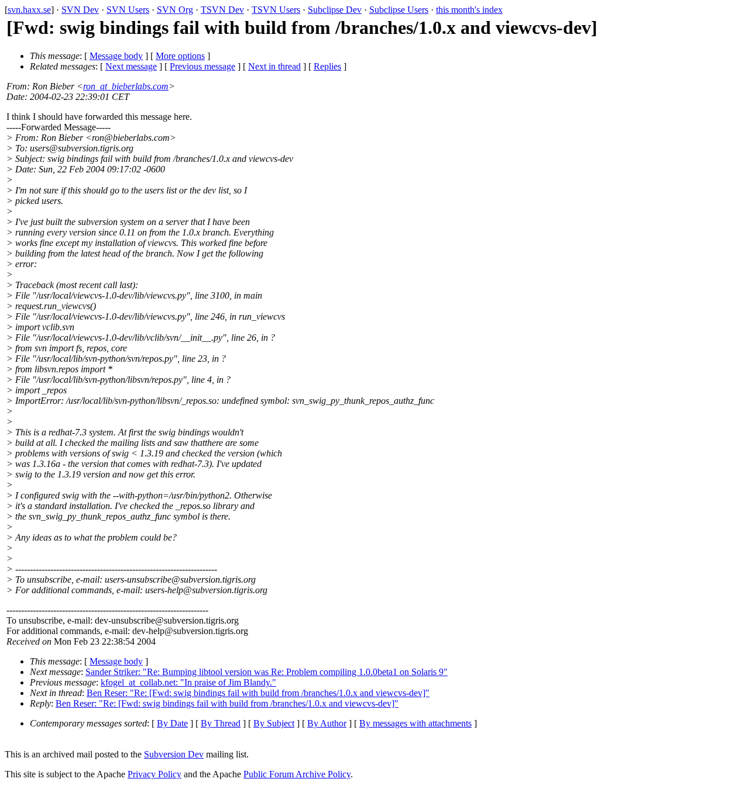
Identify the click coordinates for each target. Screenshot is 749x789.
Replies (327, 66)
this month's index (469, 10)
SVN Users (127, 10)
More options (180, 56)
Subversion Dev (174, 754)
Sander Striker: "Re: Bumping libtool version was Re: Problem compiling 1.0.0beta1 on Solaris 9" (266, 672)
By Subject (273, 723)
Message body (116, 56)
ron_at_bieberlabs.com (126, 86)
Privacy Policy (154, 774)
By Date (172, 723)
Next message (131, 66)
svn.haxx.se (29, 10)
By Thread (220, 723)
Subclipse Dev (335, 10)
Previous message (202, 66)
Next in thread (274, 66)
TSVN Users (276, 10)
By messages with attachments (415, 723)
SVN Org (175, 10)
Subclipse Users (398, 10)
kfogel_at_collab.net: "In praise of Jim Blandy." (188, 682)
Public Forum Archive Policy (297, 774)
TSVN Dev (222, 10)
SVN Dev (80, 10)
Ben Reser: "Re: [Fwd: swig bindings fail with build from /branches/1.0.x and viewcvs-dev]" (258, 693)
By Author (326, 723)
